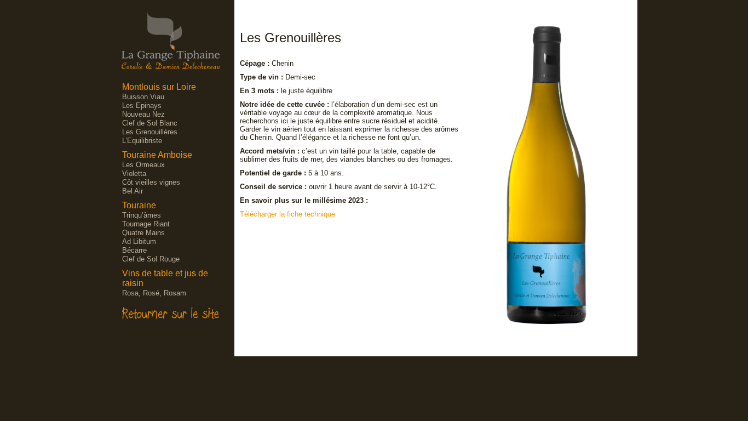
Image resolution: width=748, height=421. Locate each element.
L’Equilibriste (142, 140)
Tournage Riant (146, 224)
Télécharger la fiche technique (287, 214)
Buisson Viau (143, 97)
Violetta (134, 173)
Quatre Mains (143, 233)
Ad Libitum (139, 241)
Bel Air (132, 191)
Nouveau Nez (143, 114)
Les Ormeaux (143, 165)
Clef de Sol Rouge (151, 259)
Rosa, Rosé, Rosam (154, 293)
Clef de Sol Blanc (149, 123)
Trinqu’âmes (141, 215)
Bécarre (134, 250)
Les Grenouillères (149, 132)
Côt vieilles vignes (151, 182)
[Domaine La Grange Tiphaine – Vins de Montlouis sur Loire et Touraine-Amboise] (171, 63)
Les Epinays (142, 105)
